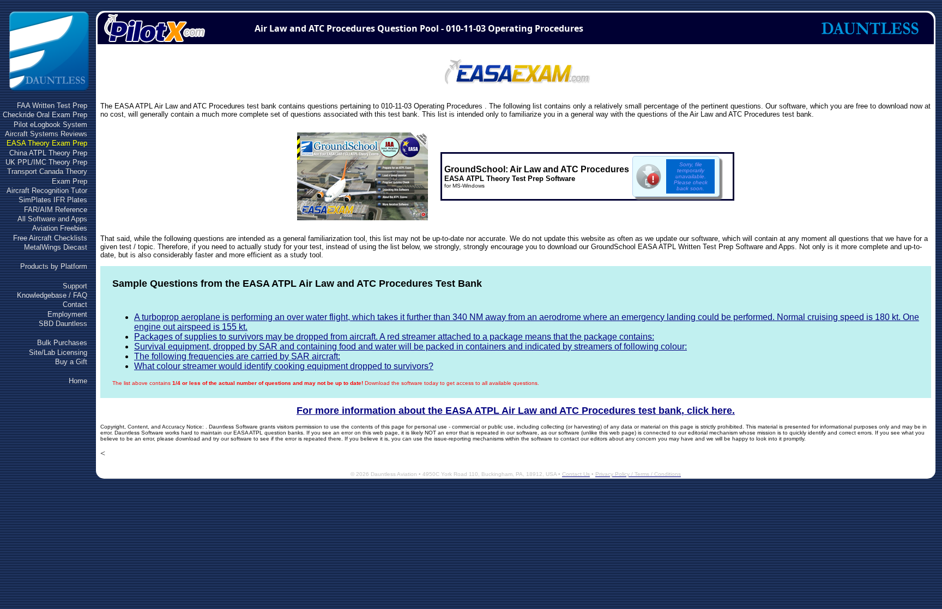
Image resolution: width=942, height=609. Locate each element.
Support (75, 286)
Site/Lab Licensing (58, 352)
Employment (67, 314)
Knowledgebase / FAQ (52, 295)
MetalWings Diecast (55, 247)
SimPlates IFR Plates (53, 200)
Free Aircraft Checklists (50, 238)
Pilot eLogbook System (50, 124)
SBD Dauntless (63, 323)
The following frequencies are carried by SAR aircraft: (237, 356)
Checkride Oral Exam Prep (45, 115)
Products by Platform (53, 266)
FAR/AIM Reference (55, 210)
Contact (75, 304)
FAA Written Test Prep (52, 105)
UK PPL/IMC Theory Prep (46, 162)
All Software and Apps (52, 219)
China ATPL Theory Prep (48, 153)
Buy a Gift (71, 362)
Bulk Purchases (62, 343)
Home (78, 381)
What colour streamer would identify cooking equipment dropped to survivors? (283, 366)
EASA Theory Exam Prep (47, 143)
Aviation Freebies (59, 228)
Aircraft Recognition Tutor (47, 190)
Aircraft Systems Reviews (46, 134)
